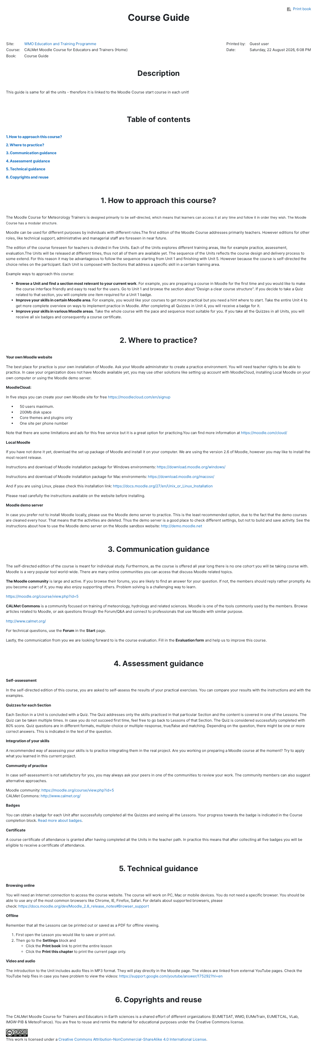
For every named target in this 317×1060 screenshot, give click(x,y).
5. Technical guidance (25, 169)
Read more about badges (60, 820)
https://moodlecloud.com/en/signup (139, 397)
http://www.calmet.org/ (26, 621)
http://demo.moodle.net (181, 526)
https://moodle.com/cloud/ (264, 432)
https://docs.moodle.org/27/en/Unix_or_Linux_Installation (163, 486)
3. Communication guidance (31, 152)
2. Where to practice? (25, 145)
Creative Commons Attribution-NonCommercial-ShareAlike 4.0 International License (132, 1039)
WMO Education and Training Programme (60, 43)
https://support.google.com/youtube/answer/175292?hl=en (171, 976)
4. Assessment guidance (28, 161)
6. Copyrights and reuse (27, 177)
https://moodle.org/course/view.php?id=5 (42, 596)
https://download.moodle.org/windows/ (191, 467)
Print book (302, 8)
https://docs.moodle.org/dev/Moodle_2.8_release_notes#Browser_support (83, 906)
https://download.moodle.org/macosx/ (181, 476)
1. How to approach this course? (34, 136)
